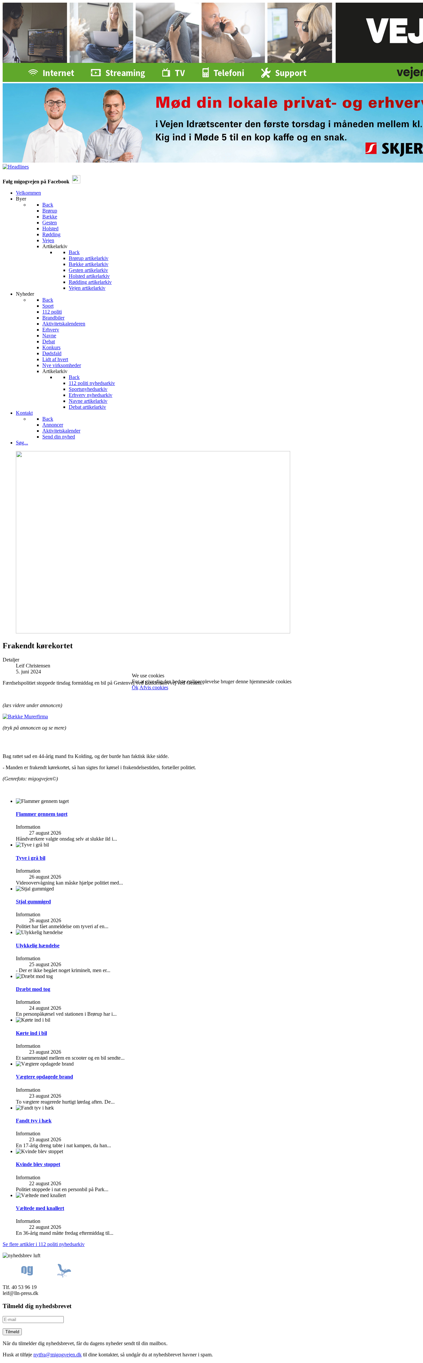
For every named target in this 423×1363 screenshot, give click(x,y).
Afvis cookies (153, 687)
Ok (135, 687)
